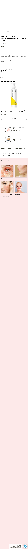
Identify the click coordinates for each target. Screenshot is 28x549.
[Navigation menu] (26, 3)
